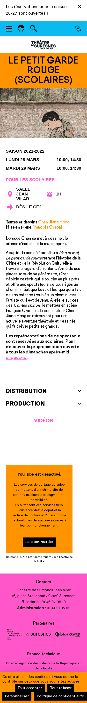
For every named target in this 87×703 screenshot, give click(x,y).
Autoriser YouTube (39, 542)
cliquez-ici (16, 357)
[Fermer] (79, 7)
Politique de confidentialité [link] (60, 696)
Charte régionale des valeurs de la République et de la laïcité (43, 666)
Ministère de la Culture (14, 634)
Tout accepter (29, 688)
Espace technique (43, 654)
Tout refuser (61, 688)
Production (25, 403)
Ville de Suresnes (38, 634)
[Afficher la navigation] (9, 28)
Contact (43, 581)
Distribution (26, 390)
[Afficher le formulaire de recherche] (33, 28)
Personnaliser (17, 696)
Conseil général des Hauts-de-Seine (67, 634)
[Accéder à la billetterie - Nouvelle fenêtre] (78, 28)
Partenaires (43, 623)
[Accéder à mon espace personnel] (21, 28)
